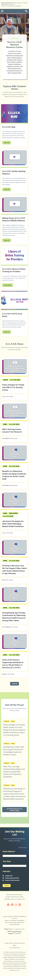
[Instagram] (16, 904)
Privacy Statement (14, 947)
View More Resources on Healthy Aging (14, 809)
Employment (9, 876)
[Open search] (27, 11)
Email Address (9, 851)
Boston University (14, 911)
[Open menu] (2, 11)
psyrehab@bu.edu (16, 931)
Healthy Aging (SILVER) (12, 878)
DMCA (14, 945)
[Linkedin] (20, 904)
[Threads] (13, 904)
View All (14, 684)
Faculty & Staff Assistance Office (14, 897)
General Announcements (12, 880)
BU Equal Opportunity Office (14, 894)
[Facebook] (9, 904)
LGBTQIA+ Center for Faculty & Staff (14, 899)
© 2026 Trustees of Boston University (14, 943)
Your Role (7, 861)
